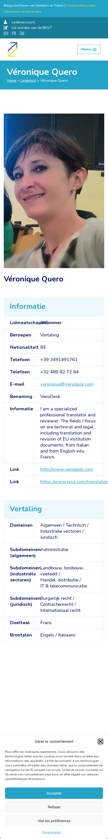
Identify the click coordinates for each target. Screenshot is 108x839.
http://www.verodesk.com (66, 469)
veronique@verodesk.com (67, 384)
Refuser (54, 807)
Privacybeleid (51, 832)
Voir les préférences (54, 820)
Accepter (54, 793)
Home (11, 80)
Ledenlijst (28, 80)
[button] (100, 741)
